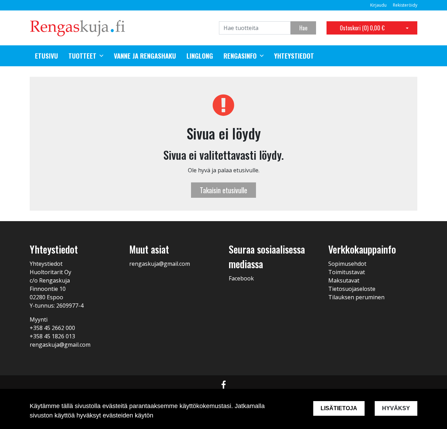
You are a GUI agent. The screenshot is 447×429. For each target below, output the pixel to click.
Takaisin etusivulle (223, 190)
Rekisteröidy (405, 5)
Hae (303, 28)
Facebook (241, 278)
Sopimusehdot (347, 264)
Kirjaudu (379, 5)
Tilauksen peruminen (356, 297)
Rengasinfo (240, 56)
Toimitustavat (346, 272)
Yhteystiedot (294, 56)
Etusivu (46, 56)
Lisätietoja (339, 408)
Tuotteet (82, 56)
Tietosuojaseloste (351, 289)
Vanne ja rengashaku (145, 56)
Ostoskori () (362, 28)
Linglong (199, 56)
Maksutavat (343, 280)
